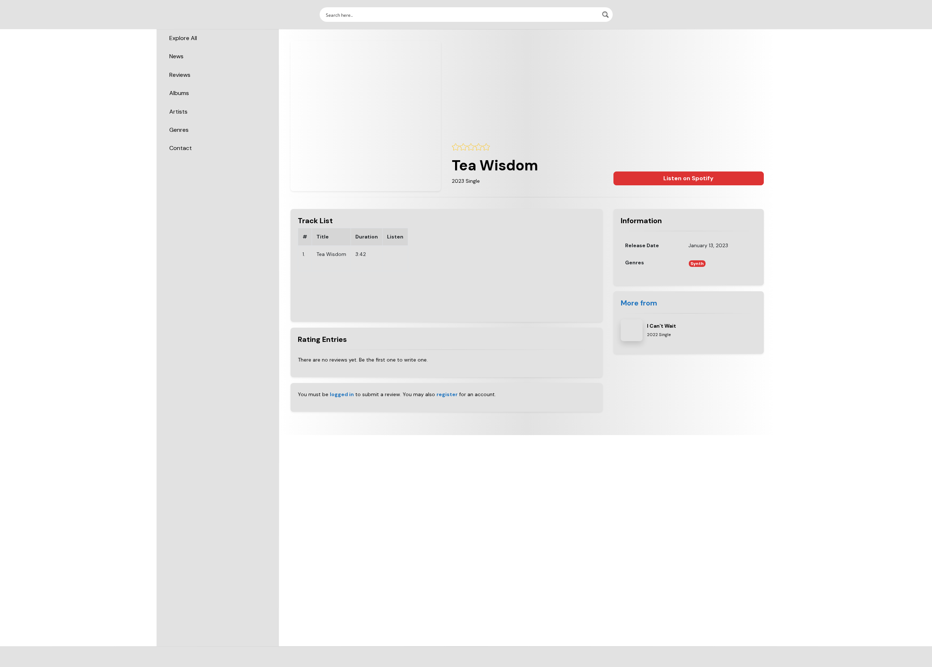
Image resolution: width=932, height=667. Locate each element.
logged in (342, 394)
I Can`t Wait (661, 326)
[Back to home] (906, 650)
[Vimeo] (475, 662)
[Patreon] (480, 662)
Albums (179, 93)
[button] (760, 14)
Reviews (179, 75)
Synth (697, 264)
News (176, 56)
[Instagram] (463, 662)
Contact (180, 148)
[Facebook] (451, 662)
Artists (178, 111)
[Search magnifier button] (605, 14)
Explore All (183, 38)
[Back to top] (920, 650)
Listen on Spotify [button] (688, 178)
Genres (179, 130)
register (447, 394)
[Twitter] (457, 662)
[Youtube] (469, 662)
